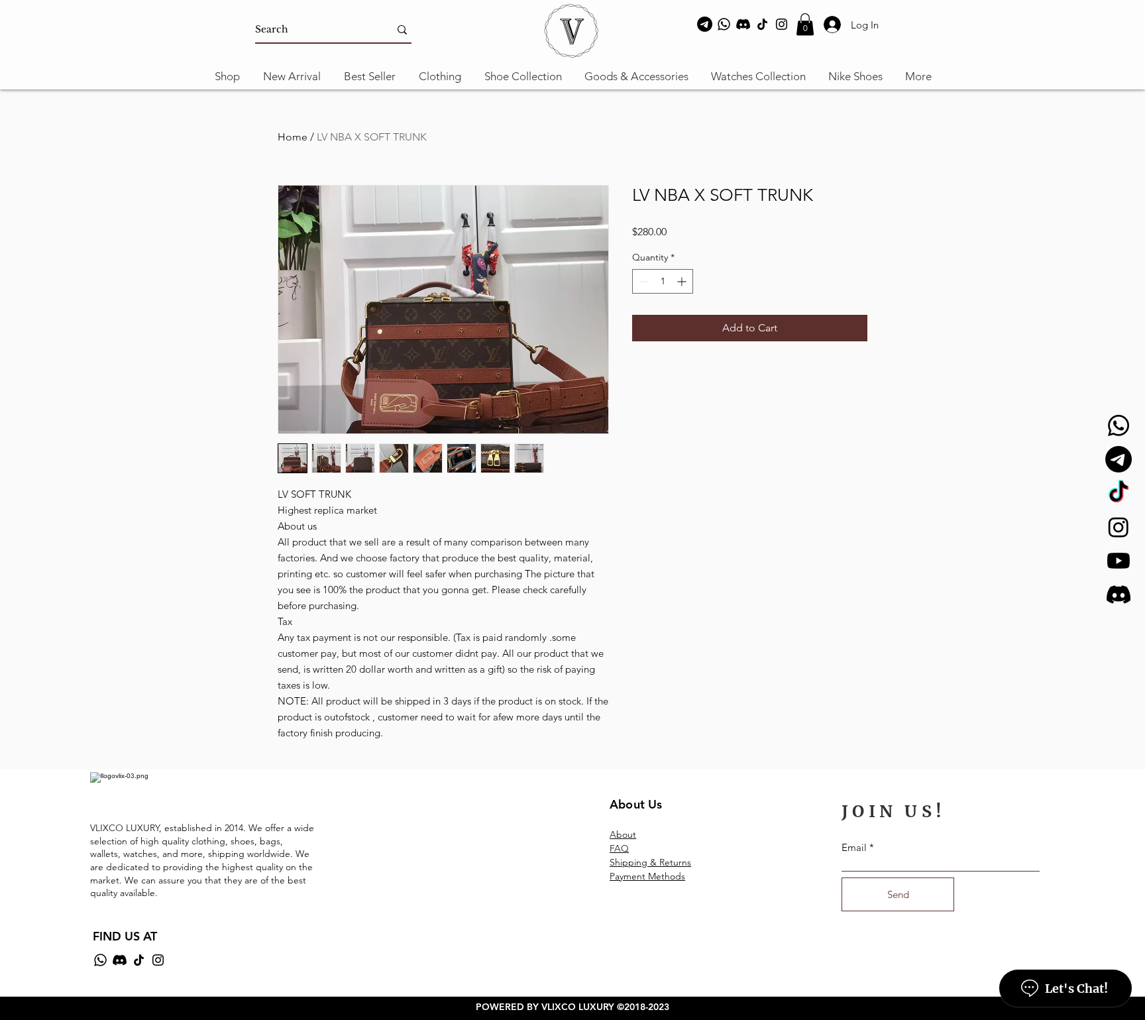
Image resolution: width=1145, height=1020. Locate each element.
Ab (616, 834)
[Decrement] (642, 281)
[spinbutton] (663, 281)
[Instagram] (781, 24)
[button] (805, 24)
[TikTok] (762, 24)
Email (854, 847)
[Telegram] (704, 24)
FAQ (619, 848)
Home (292, 137)
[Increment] (683, 281)
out (629, 834)
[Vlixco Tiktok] (1118, 493)
